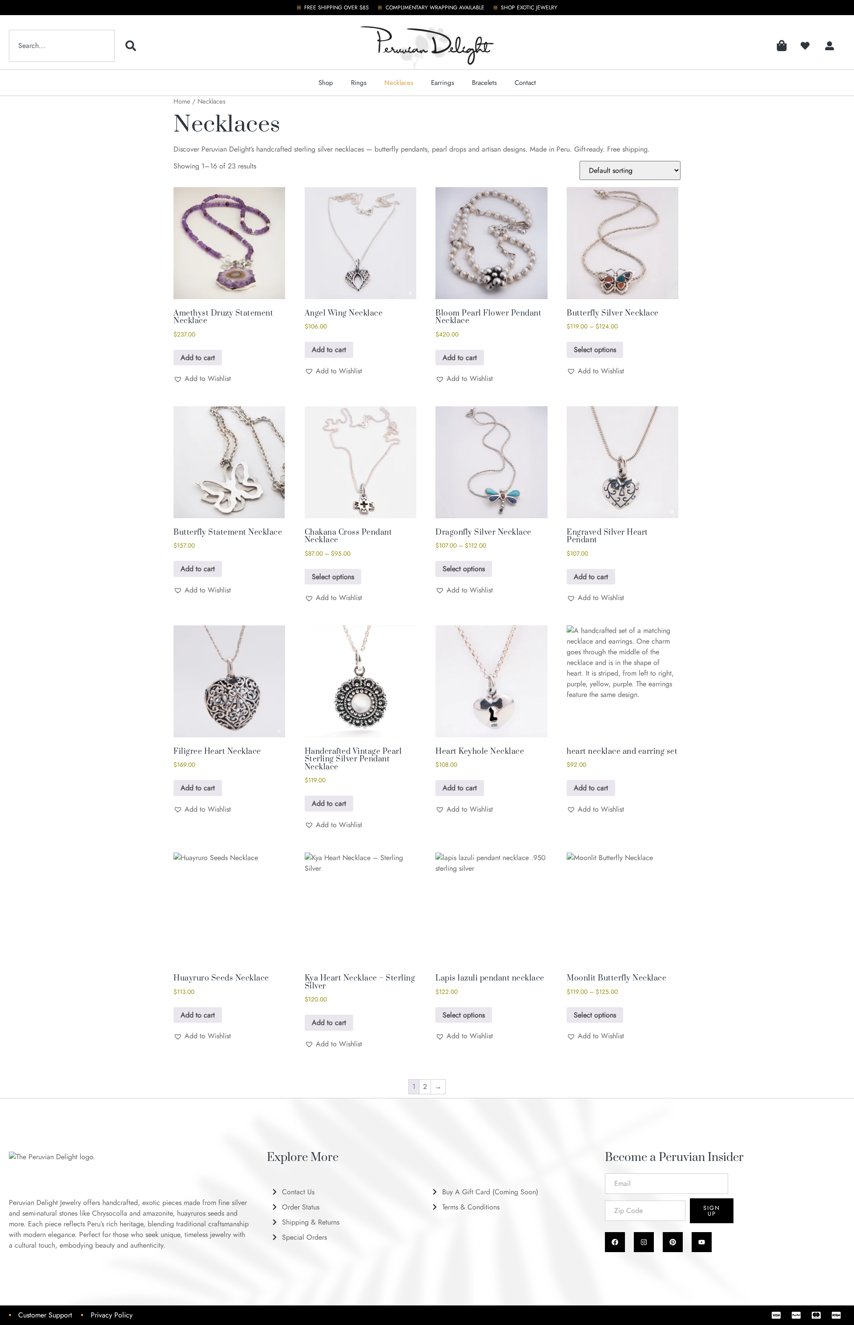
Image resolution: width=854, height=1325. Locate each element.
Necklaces (398, 83)
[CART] (782, 46)
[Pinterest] (673, 1242)
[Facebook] (615, 1242)
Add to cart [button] (198, 357)
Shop (325, 83)
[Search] (132, 46)
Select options (595, 349)
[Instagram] (644, 1242)
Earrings (442, 83)
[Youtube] (702, 1242)
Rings (359, 83)
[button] (202, 378)
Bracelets (484, 83)
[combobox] (62, 46)
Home (181, 101)
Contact (525, 83)
